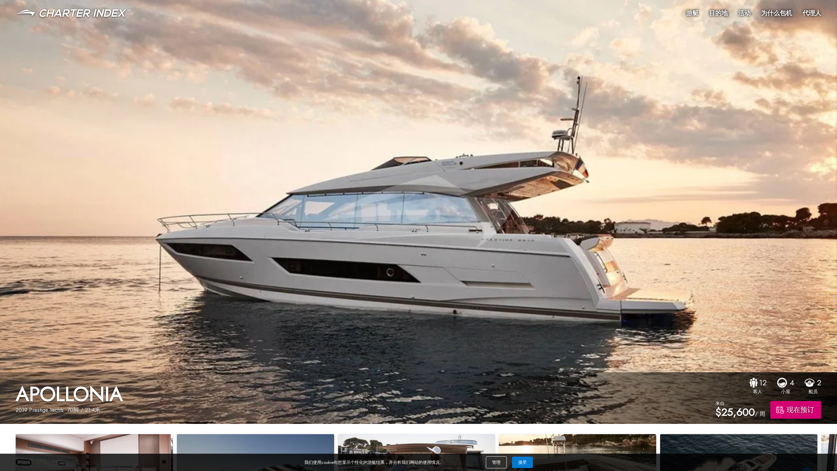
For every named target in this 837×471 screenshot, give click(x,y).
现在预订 (800, 410)
